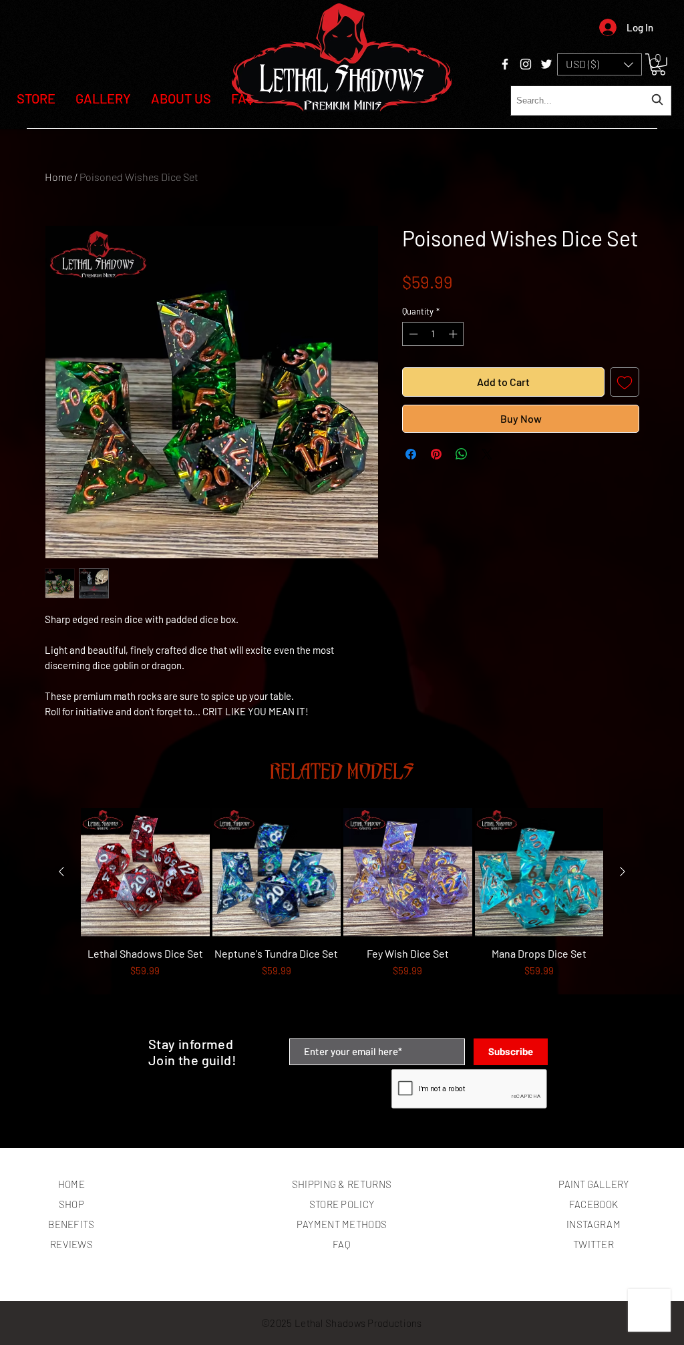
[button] (599, 64)
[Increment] (454, 334)
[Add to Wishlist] (624, 382)
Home (58, 176)
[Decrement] (412, 334)
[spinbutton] (433, 334)
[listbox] (599, 64)
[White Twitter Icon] (546, 64)
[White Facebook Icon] (505, 64)
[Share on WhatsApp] (462, 454)
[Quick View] (145, 872)
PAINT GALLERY (593, 1184)
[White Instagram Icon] (525, 64)
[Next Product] (623, 871)
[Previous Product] (61, 871)
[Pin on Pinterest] (436, 454)
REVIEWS (71, 1244)
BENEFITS (71, 1224)
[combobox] (590, 100)
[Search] (655, 64)
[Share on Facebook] (411, 454)
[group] (342, 917)
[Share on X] (487, 454)
